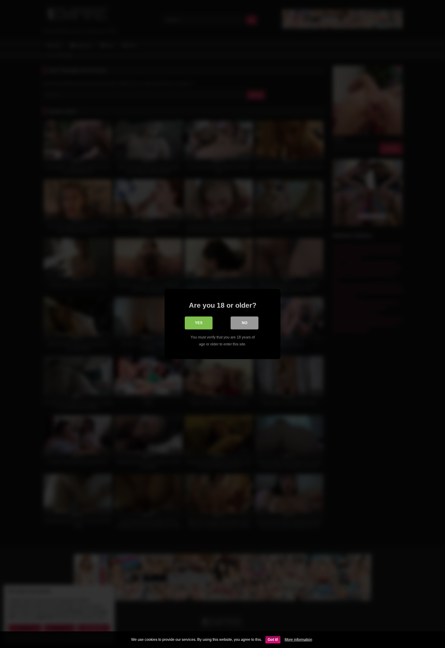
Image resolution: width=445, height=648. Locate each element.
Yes (199, 323)
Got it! (273, 640)
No (244, 323)
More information (298, 640)
